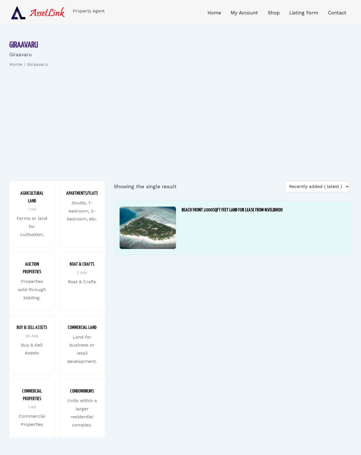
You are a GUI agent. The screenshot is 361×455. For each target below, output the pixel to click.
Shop (274, 13)
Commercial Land (82, 327)
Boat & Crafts (82, 264)
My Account (244, 13)
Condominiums (82, 391)
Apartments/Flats (82, 193)
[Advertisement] (180, 118)
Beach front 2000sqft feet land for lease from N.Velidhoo (232, 210)
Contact (337, 13)
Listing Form (303, 13)
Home (214, 13)
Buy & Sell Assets (32, 327)
